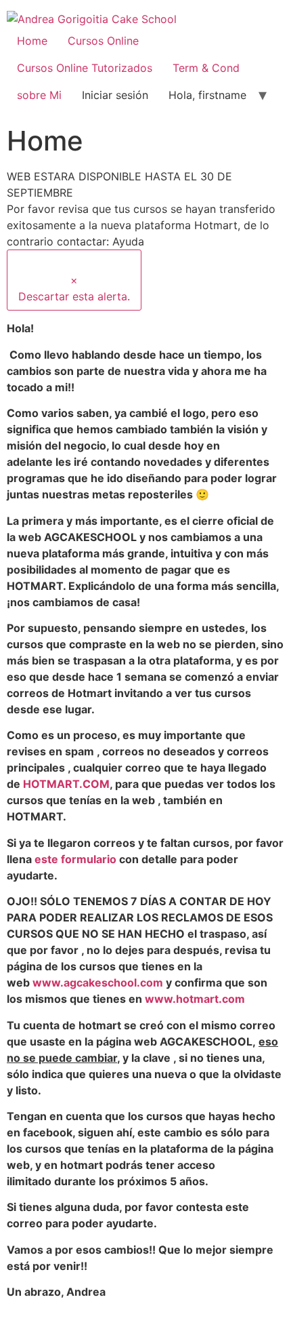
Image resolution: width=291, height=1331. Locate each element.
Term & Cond (206, 68)
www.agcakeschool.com (97, 982)
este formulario (75, 859)
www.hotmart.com (195, 999)
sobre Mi (39, 95)
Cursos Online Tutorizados (84, 68)
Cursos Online (103, 40)
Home (32, 40)
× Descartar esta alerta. (74, 288)
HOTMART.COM (66, 784)
